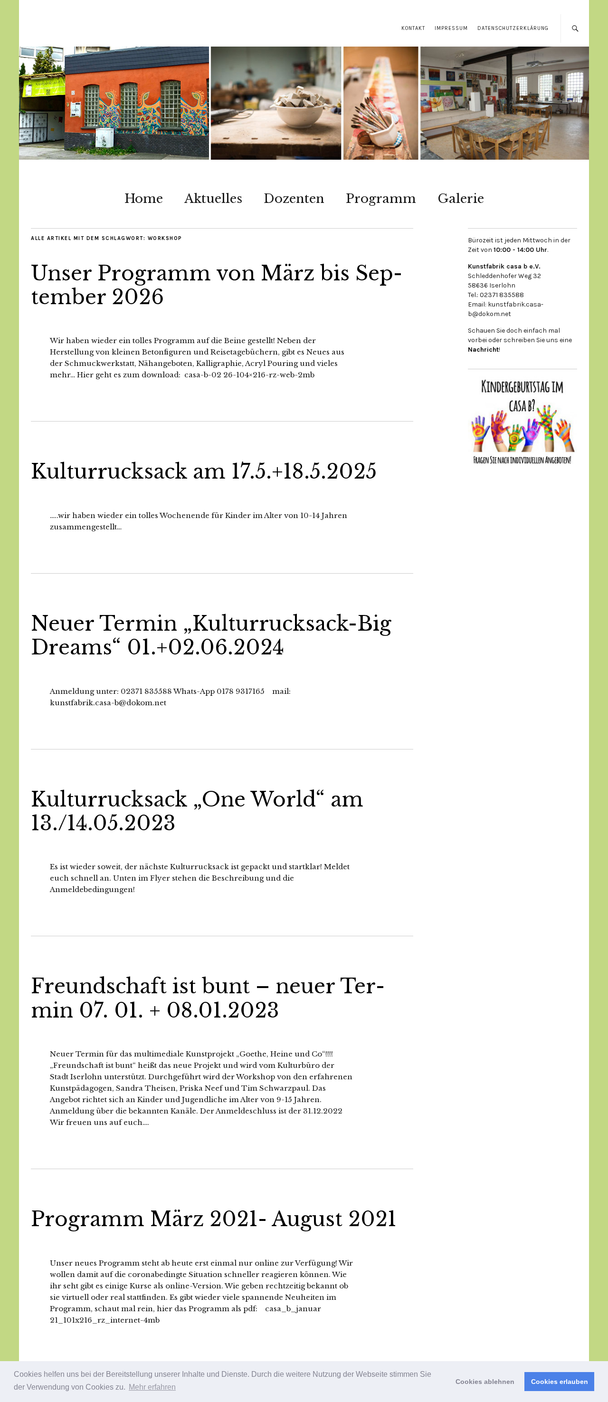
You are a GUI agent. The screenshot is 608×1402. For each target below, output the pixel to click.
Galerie (460, 198)
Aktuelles (213, 198)
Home (143, 198)
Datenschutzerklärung (513, 28)
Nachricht (483, 350)
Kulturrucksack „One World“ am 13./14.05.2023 (197, 811)
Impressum (451, 28)
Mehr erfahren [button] (152, 1387)
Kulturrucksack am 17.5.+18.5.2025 (204, 471)
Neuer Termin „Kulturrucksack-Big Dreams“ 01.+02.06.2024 (211, 635)
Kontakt (413, 28)
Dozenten (294, 198)
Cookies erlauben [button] (559, 1381)
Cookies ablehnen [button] (485, 1381)
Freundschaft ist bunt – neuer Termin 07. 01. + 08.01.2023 (208, 998)
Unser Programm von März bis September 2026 (216, 285)
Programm (381, 198)
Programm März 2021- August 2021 (214, 1219)
